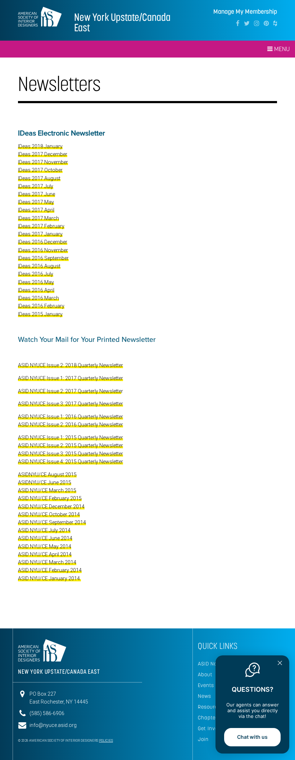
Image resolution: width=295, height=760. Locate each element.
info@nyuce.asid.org (53, 725)
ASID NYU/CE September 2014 (52, 522)
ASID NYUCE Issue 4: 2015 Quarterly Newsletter (70, 461)
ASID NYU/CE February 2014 (50, 570)
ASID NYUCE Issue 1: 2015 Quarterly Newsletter (70, 437)
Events (206, 685)
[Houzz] (275, 23)
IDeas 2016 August (39, 266)
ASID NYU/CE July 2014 (44, 530)
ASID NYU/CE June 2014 (45, 538)
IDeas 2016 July (35, 274)
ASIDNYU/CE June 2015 (44, 482)
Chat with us (252, 737)
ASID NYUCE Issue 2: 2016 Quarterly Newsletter (70, 424)
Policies (106, 740)
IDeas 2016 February (41, 306)
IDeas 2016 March (38, 298)
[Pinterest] (266, 23)
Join (203, 739)
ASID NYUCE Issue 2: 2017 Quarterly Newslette (69, 391)
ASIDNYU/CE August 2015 (47, 474)
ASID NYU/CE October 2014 (49, 514)
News (204, 696)
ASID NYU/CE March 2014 (47, 562)
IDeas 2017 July (35, 186)
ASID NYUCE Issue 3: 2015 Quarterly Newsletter (70, 454)
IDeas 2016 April (36, 290)
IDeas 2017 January (40, 234)
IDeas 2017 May (36, 202)
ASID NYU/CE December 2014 (51, 506)
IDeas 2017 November (43, 162)
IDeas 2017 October (40, 170)
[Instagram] (256, 23)
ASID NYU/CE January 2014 (49, 578)
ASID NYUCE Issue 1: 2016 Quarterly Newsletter (70, 417)
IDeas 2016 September (43, 258)
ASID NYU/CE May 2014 (44, 546)
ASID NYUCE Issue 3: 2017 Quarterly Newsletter (70, 404)
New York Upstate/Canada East (122, 22)
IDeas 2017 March (38, 218)
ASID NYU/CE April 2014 (45, 554)
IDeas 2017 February (41, 226)
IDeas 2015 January (40, 314)
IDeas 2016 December (42, 242)
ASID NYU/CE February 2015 (50, 498)
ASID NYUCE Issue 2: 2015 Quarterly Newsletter (70, 445)
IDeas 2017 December (42, 154)
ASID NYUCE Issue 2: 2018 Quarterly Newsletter (70, 365)
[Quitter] (280, 663)
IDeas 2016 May (36, 282)
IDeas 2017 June (36, 194)
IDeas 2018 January (40, 146)
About (205, 674)
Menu (281, 49)
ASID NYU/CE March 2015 (47, 490)
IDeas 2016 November (43, 250)
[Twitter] (247, 23)
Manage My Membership (245, 12)
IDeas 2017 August (39, 178)
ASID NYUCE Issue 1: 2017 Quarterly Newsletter (70, 378)
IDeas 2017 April (36, 210)
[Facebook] (238, 23)
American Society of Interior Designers (40, 16)
